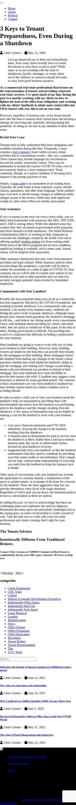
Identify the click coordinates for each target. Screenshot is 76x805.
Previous (7, 573)
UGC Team (15, 652)
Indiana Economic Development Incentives (34, 599)
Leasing (13, 616)
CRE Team (15, 591)
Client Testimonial (19, 588)
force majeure (21, 152)
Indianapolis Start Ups (21, 606)
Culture (12, 595)
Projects (13, 15)
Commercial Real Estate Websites (41, 799)
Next (18, 573)
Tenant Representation (21, 645)
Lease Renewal (17, 613)
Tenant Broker (17, 641)
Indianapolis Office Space (24, 602)
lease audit (18, 183)
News (11, 623)
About (12, 12)
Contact (12, 19)
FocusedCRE (8, 803)
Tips (10, 648)
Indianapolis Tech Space (23, 609)
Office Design (16, 627)
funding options (31, 241)
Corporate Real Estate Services (27, 757)
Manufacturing (17, 620)
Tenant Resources (19, 763)
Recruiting (14, 638)
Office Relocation (19, 634)
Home (11, 8)
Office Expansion (18, 630)
